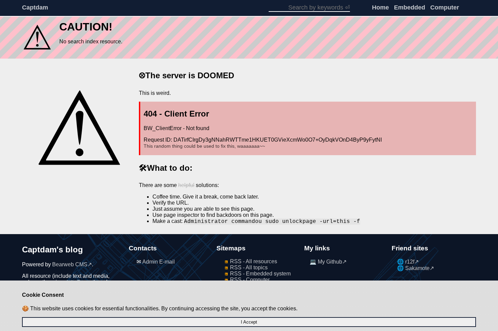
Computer (444, 7)
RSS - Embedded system (260, 273)
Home (380, 7)
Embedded (409, 7)
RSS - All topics (249, 267)
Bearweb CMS (69, 264)
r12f (409, 262)
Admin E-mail (158, 262)
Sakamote (417, 268)
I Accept (249, 322)
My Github (330, 262)
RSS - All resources (253, 261)
